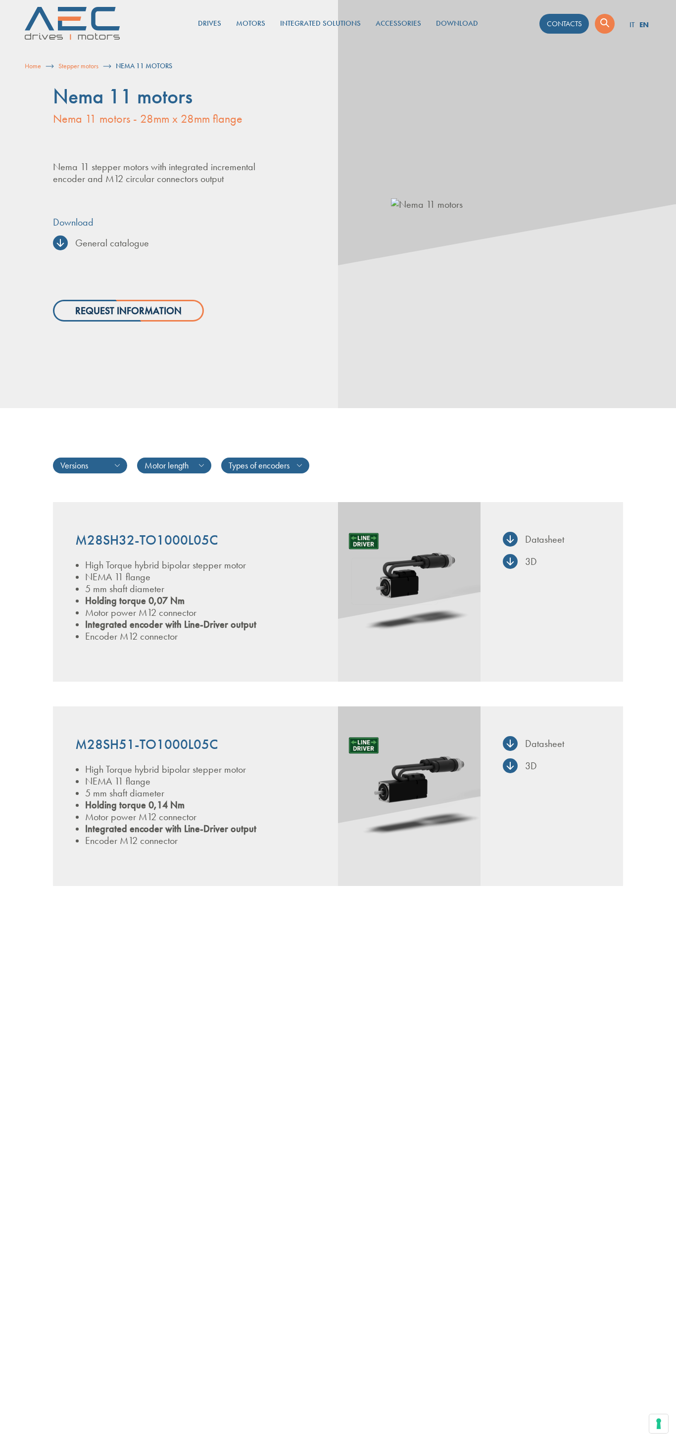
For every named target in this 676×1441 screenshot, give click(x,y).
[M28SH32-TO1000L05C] (409, 592)
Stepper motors (78, 66)
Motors (250, 23)
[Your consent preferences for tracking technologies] (658, 1423)
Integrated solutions (320, 23)
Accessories (398, 23)
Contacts (564, 23)
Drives (209, 23)
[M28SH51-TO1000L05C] (409, 796)
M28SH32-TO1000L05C (146, 540)
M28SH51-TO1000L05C (146, 744)
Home (33, 66)
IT (631, 24)
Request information (128, 311)
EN (644, 24)
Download (457, 23)
